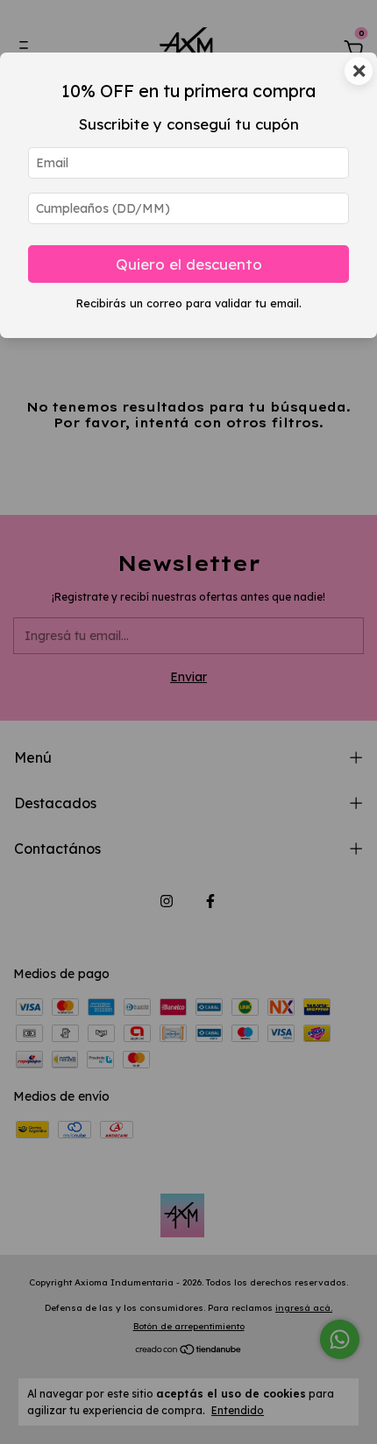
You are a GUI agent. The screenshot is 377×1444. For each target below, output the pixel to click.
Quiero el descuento (189, 264)
